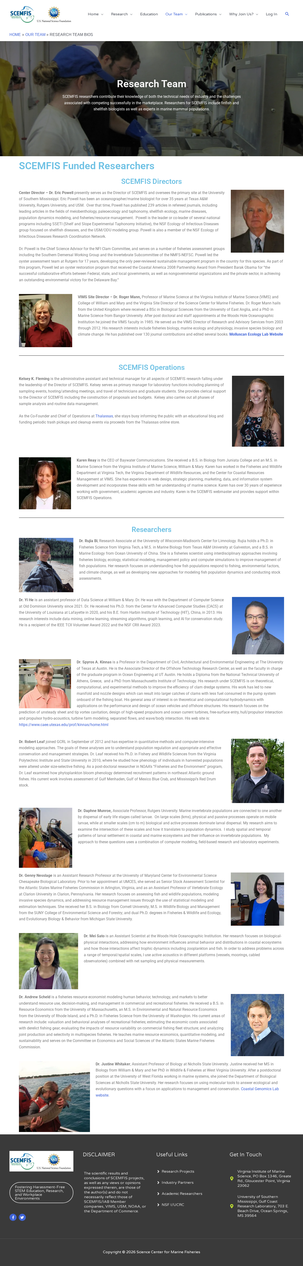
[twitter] (23, 1217)
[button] (287, 14)
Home (93, 14)
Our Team (174, 14)
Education (149, 14)
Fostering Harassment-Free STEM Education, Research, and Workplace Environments (40, 1193)
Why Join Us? (241, 14)
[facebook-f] (13, 1217)
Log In (271, 14)
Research (119, 14)
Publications (206, 14)
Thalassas (104, 416)
